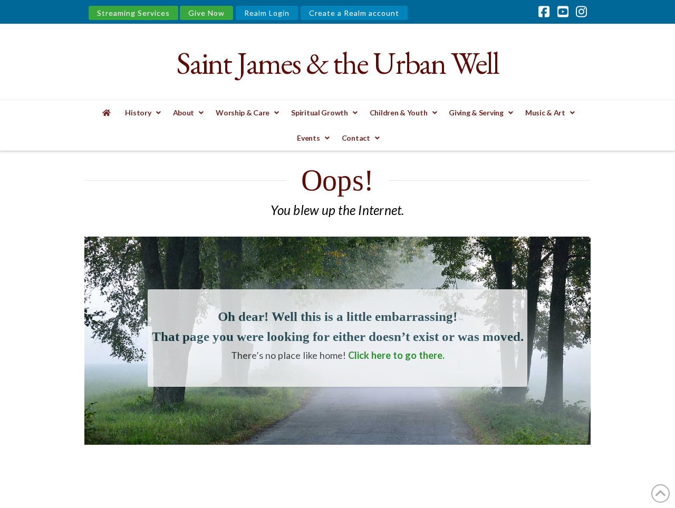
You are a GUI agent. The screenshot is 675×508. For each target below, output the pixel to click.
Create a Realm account (354, 12)
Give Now (206, 12)
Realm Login (267, 12)
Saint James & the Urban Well (337, 63)
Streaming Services (133, 12)
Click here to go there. (396, 355)
